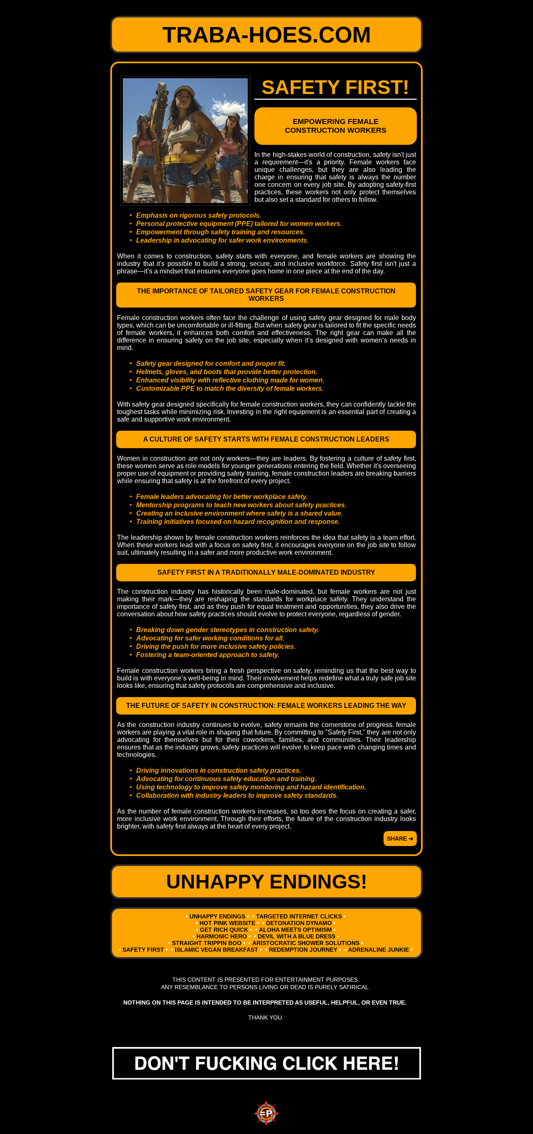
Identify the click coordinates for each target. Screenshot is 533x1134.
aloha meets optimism (295, 929)
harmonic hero (222, 936)
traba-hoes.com (266, 34)
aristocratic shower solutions (305, 943)
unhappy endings (217, 916)
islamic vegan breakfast (216, 949)
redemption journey (303, 949)
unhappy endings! (266, 882)
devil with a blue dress (296, 936)
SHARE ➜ (400, 838)
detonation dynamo (299, 923)
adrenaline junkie (378, 949)
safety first (143, 949)
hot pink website (227, 923)
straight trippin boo (207, 943)
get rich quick (224, 929)
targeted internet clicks (299, 916)
